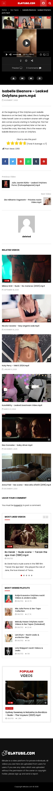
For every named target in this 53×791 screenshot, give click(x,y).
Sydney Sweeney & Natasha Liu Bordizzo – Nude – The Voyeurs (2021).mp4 (26, 714)
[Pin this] (44, 161)
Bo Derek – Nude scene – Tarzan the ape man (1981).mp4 (26, 553)
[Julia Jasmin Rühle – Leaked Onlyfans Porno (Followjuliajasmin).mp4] (6, 184)
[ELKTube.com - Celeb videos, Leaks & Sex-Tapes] (26, 3)
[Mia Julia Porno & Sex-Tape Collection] (8, 612)
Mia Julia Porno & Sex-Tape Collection (28, 609)
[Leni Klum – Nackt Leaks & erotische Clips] (8, 638)
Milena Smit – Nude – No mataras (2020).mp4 (23, 286)
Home (4, 10)
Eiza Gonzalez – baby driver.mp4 (17, 445)
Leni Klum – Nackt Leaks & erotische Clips (27, 636)
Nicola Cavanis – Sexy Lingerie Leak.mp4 (20, 326)
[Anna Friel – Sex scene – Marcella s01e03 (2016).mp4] (26, 468)
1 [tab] (21, 575)
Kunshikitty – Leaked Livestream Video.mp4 (22, 405)
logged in (18, 505)
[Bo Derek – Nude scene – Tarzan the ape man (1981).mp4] (26, 536)
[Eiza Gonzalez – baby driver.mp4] (26, 428)
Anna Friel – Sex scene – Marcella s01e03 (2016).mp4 (26, 485)
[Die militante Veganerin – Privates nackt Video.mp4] (47, 201)
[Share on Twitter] (13, 161)
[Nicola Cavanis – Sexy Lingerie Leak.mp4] (26, 308)
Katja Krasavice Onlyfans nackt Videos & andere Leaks (30, 596)
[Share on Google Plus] (20, 161)
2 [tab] (24, 575)
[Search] (50, 3)
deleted (26, 236)
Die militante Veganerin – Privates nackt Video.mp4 (22, 201)
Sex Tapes (15, 10)
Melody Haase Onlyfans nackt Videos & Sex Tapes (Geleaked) (30, 622)
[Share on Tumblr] (36, 161)
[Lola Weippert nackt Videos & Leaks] (8, 651)
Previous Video (9, 176)
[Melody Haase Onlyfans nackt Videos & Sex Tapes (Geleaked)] (8, 625)
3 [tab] (26, 575)
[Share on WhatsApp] (28, 161)
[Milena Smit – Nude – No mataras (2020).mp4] (26, 269)
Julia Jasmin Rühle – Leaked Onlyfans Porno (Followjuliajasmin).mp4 (29, 183)
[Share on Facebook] (5, 161)
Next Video (46, 194)
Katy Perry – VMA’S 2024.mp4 (15, 365)
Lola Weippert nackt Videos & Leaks (29, 649)
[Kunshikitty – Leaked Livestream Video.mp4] (26, 388)
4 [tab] (29, 575)
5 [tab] (31, 575)
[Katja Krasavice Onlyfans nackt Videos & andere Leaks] (8, 599)
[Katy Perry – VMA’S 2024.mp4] (26, 348)
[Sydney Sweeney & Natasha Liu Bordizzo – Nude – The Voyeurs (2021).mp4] (26, 693)
